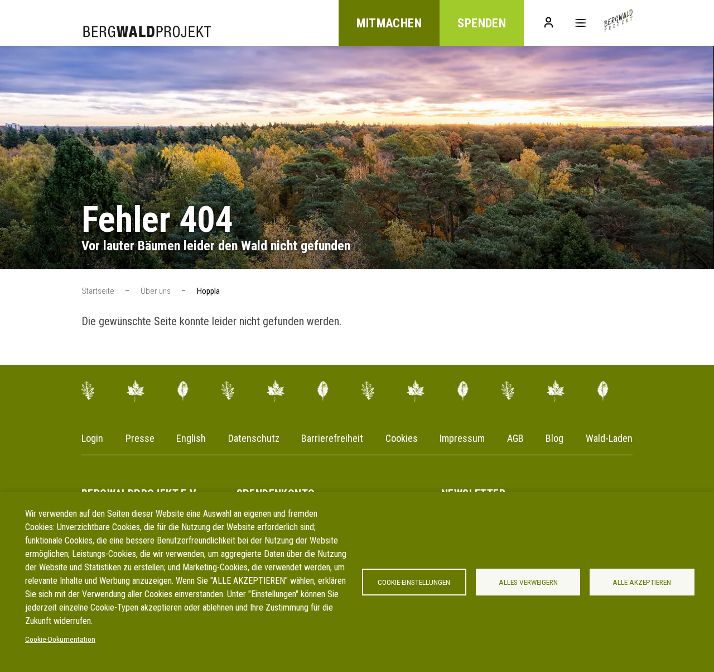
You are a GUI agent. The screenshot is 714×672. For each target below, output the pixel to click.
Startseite (97, 291)
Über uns (156, 291)
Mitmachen (389, 23)
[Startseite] (618, 22)
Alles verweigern (528, 582)
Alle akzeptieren (641, 582)
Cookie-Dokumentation (60, 639)
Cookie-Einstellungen (414, 582)
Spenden (481, 23)
